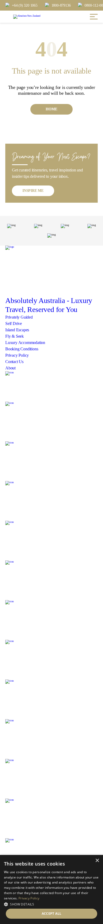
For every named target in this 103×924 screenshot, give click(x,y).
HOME (51, 109)
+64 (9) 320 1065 (25, 5)
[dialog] (51, 889)
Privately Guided (19, 317)
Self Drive (13, 323)
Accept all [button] (52, 913)
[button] (51, 904)
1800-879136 (61, 5)
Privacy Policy (17, 355)
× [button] (97, 861)
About (10, 368)
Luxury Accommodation (25, 342)
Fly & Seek (14, 336)
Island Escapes (17, 330)
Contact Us (14, 361)
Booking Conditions (21, 349)
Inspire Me (33, 191)
